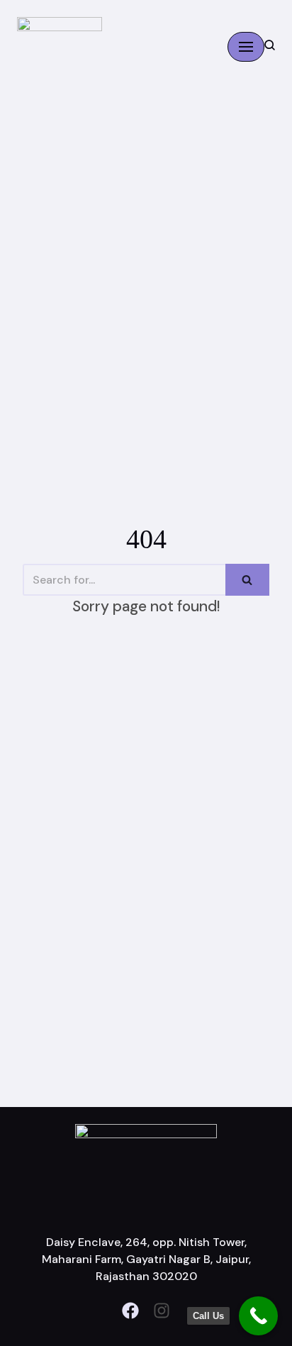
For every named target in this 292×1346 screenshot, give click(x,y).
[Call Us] (258, 1315)
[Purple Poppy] (59, 46)
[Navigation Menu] (246, 47)
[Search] (247, 580)
